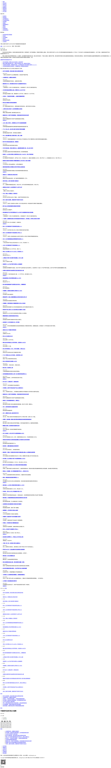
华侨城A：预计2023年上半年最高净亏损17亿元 (12, 491)
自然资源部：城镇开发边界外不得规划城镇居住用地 (13, 705)
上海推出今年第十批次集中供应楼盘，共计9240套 (13, 257)
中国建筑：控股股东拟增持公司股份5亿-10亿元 (12, 290)
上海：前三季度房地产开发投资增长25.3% (11, 245)
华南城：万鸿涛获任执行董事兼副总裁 (10, 522)
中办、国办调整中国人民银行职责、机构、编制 (12, 135)
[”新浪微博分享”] (1, 48)
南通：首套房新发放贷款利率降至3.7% (11, 477)
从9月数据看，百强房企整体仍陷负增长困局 (12, 704)
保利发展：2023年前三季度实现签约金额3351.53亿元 (13, 485)
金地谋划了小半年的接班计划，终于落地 (11, 322)
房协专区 (4, 3)
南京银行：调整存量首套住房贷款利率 (10, 445)
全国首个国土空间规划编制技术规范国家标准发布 (16, 742)
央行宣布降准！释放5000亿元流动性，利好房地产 (13, 62)
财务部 (4, 38)
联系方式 (4, 750)
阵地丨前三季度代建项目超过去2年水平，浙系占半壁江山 (14, 682)
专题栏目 (4, 10)
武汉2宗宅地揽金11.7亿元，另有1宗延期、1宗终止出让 (14, 348)
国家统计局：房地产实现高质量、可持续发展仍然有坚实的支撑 (16, 115)
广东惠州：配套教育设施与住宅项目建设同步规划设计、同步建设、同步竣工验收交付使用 (21, 218)
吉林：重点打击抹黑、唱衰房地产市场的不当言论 (13, 199)
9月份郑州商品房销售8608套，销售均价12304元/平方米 (14, 90)
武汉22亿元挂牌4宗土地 (7, 336)
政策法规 (4, 8)
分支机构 (4, 41)
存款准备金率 (7, 59)
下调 (11, 59)
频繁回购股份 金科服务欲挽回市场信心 (11, 315)
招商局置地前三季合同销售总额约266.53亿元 (12, 278)
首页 (4, 1)
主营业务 (4, 748)
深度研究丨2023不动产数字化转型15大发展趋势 (12, 264)
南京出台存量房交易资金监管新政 (10, 102)
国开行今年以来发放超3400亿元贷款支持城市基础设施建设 (15, 464)
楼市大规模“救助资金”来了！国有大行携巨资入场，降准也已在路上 (16, 63)
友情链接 (4, 751)
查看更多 (4, 120)
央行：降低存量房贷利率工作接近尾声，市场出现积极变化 (15, 702)
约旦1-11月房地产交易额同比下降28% (10, 529)
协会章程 (4, 21)
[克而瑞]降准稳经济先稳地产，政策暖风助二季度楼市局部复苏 (15, 66)
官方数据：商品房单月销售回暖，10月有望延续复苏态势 (14, 700)
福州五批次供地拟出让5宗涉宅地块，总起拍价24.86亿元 (14, 342)
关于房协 (4, 11)
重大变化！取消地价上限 (8, 367)
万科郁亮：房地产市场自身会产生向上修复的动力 (13, 387)
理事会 (4, 25)
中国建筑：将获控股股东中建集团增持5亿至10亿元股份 (14, 303)
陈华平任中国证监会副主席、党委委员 (10, 141)
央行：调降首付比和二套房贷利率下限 (10, 413)
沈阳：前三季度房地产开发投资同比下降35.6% (12, 232)
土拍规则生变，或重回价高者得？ (10, 77)
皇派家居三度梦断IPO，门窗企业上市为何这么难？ (13, 536)
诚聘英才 (4, 747)
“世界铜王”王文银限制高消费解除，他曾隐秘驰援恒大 (14, 574)
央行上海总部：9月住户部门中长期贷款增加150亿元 (13, 433)
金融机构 (2, 59)
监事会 (4, 23)
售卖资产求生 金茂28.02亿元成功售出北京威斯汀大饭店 (14, 309)
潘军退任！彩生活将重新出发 (9, 555)
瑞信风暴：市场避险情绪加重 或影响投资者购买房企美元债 (15, 497)
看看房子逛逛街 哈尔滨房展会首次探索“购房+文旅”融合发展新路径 (16, 678)
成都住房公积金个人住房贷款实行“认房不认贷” (12, 187)
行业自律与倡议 (6, 20)
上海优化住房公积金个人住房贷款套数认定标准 (12, 108)
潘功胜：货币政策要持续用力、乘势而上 (11, 400)
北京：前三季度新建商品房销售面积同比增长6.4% (13, 238)
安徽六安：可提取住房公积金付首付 (10, 174)
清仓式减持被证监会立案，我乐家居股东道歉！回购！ (14, 562)
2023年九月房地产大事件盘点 (9, 701)
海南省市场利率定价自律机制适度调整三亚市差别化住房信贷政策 (16, 439)
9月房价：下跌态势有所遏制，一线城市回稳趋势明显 (14, 96)
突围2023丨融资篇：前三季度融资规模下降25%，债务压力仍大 (16, 471)
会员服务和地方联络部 (7, 34)
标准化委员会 (5, 30)
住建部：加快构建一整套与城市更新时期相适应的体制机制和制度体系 (17, 419)
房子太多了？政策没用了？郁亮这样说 (10, 381)
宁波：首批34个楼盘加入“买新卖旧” (10, 193)
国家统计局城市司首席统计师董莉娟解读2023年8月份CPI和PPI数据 (16, 160)
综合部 (4, 36)
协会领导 (4, 17)
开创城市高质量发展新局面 (11, 739)
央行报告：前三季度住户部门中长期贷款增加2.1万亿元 (14, 458)
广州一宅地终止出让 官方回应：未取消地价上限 (12, 355)
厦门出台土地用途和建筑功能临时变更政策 (11, 206)
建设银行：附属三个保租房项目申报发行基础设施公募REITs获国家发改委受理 (19, 452)
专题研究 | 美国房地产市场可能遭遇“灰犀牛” (12, 516)
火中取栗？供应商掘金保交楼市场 (10, 580)
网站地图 (4, 753)
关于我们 (4, 746)
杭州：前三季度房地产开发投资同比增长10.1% (12, 226)
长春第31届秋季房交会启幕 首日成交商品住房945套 (13, 270)
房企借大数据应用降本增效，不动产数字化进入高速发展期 (15, 568)
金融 (1, 46)
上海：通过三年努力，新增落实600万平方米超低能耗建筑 (14, 122)
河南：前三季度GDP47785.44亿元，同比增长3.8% (13, 251)
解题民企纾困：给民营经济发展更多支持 (11, 425)
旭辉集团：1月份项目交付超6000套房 (10, 510)
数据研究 (4, 7)
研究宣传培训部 (6, 40)
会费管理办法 (5, 24)
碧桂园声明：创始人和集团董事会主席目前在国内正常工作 (15, 297)
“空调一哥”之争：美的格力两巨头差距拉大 (11, 543)
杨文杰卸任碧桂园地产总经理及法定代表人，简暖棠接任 (14, 284)
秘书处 (4, 27)
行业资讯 (4, 5)
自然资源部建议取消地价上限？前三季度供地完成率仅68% (15, 373)
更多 (6, 588)
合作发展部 (5, 37)
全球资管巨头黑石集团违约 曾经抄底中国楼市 (12, 504)
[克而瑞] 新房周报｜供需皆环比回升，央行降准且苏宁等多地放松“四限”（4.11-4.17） (20, 64)
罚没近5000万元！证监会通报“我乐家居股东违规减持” (14, 549)
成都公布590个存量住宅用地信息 (9, 329)
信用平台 (4, 4)
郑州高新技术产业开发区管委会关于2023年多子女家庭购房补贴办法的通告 (18, 212)
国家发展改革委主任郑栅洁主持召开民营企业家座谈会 (14, 166)
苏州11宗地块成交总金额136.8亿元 (10, 361)
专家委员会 (5, 28)
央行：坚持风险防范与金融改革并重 (10, 406)
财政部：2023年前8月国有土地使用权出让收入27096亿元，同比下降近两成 (18, 154)
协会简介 (4, 16)
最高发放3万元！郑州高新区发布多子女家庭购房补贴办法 (14, 83)
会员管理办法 (5, 18)
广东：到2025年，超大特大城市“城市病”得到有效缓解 (14, 129)
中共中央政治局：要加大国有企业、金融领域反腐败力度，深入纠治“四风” (18, 148)
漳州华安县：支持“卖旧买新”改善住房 (10, 180)
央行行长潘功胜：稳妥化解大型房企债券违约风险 (13, 71)
